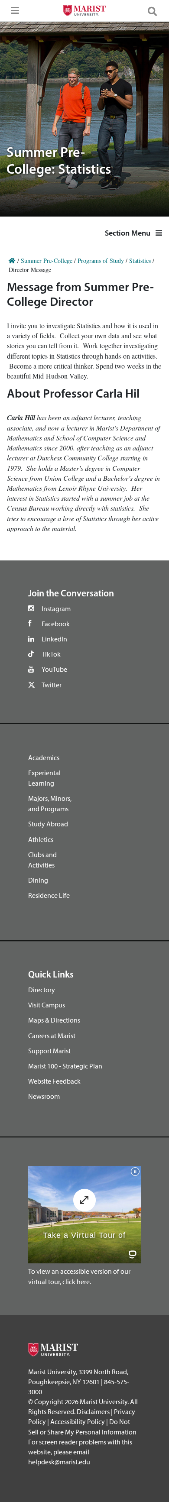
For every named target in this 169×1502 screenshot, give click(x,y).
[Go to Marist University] (84, 11)
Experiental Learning (44, 777)
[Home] (12, 260)
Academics (43, 757)
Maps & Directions (54, 1020)
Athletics (40, 839)
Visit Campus (46, 1004)
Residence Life (49, 895)
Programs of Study (101, 260)
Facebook (56, 623)
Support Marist (49, 1050)
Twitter (52, 684)
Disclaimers (93, 1411)
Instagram (56, 608)
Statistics (140, 260)
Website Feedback (54, 1081)
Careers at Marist (51, 1035)
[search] (156, 11)
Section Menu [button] (128, 233)
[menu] (13, 13)
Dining (38, 880)
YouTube (54, 669)
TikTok (51, 654)
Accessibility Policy (77, 1421)
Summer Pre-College (46, 260)
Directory (41, 989)
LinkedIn (54, 638)
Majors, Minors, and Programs (50, 803)
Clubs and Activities (42, 859)
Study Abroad (48, 823)
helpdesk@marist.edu (59, 1461)
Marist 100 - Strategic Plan (65, 1066)
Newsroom (44, 1096)
